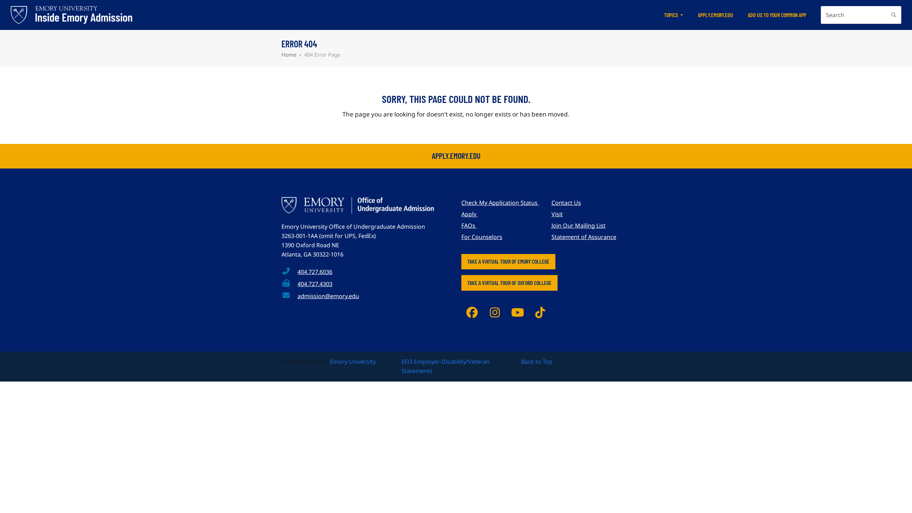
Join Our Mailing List (578, 225)
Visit (557, 214)
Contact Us (566, 203)
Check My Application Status (500, 203)
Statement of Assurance (583, 237)
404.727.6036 (314, 272)
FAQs (469, 225)
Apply (469, 214)
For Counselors (481, 237)
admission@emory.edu (328, 296)
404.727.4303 (314, 284)
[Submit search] (893, 15)
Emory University (353, 362)
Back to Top (537, 362)
